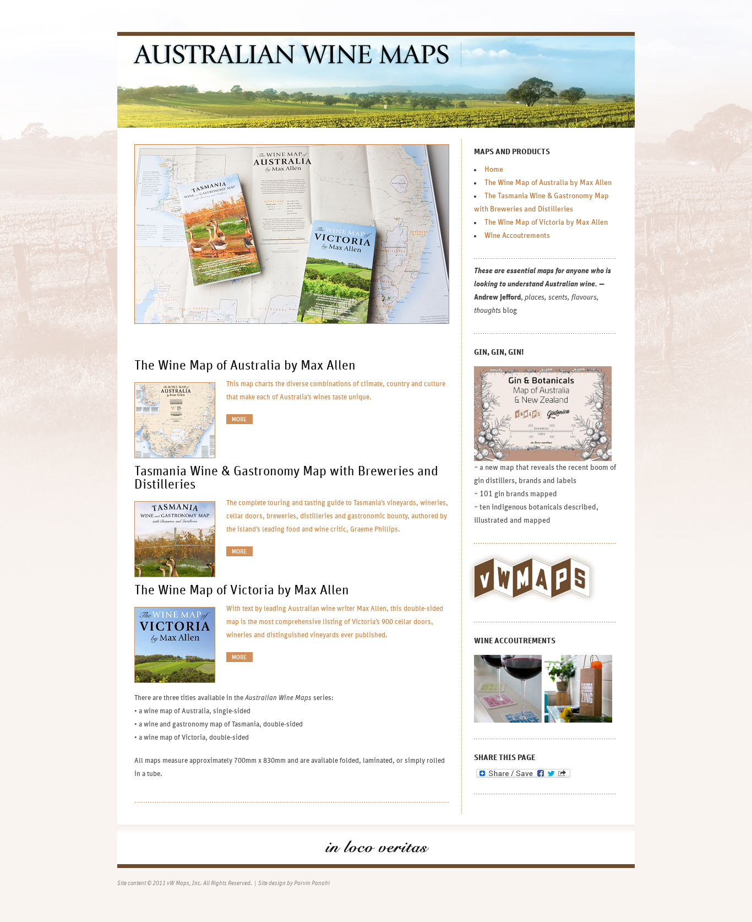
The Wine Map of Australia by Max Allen (245, 365)
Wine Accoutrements (517, 236)
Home (493, 169)
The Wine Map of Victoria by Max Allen (241, 590)
